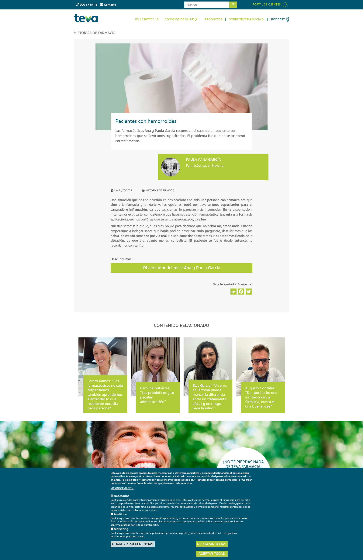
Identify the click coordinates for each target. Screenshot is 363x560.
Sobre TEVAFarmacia (245, 19)
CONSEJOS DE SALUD (179, 19)
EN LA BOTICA (144, 19)
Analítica (120, 514)
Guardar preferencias (132, 544)
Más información (122, 488)
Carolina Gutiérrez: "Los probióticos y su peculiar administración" (157, 395)
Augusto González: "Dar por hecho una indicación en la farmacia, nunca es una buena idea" (261, 397)
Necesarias (121, 496)
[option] (103, 371)
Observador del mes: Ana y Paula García (181, 268)
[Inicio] (87, 18)
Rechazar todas (211, 544)
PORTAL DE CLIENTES (267, 4)
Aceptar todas (212, 553)
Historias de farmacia (160, 190)
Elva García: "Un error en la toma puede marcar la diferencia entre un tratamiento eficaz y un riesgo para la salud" (210, 397)
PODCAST (278, 19)
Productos (213, 19)
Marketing (121, 529)
